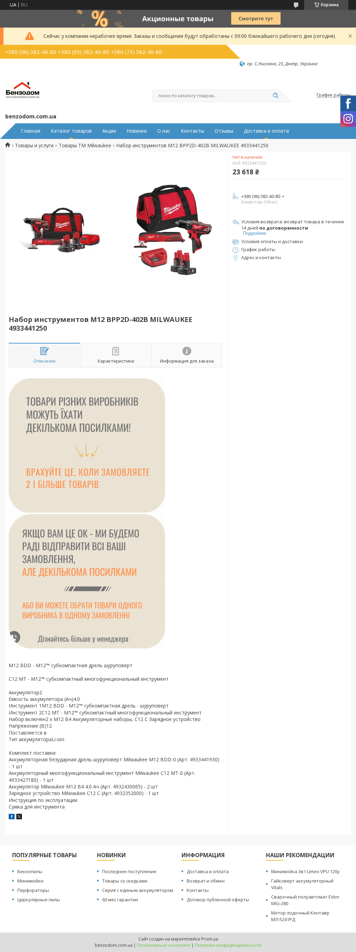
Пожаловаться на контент (163, 945)
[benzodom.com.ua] (22, 89)
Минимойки (30, 881)
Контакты (192, 131)
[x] (19, 817)
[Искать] (275, 96)
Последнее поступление (129, 871)
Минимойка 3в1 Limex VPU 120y (305, 871)
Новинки (137, 131)
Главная (30, 131)
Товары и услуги (34, 145)
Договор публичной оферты (218, 899)
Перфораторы (33, 890)
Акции (109, 131)
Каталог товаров (71, 131)
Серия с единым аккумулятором (137, 890)
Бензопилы (29, 871)
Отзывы (224, 131)
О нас (163, 131)
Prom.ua (209, 939)
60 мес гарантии (120, 899)
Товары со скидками (124, 881)
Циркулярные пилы (38, 899)
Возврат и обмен (206, 881)
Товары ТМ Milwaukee (85, 145)
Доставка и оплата (266, 131)
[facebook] (12, 817)
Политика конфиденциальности (228, 945)
